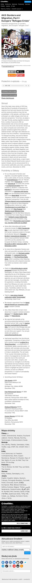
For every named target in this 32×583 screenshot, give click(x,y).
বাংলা (11, 491)
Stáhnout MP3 (9, 91)
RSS (8, 433)
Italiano (16, 478)
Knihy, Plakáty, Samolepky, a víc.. (13, 474)
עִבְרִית (27, 491)
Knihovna (8, 4)
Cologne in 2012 (21, 244)
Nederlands (5, 489)
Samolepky (20, 444)
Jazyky (8, 6)
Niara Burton (16, 316)
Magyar (16, 487)
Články (4, 433)
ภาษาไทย (4, 494)
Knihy (2, 4)
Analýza (19, 436)
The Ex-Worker (6, 467)
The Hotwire (5, 469)
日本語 (21, 482)
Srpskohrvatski (15, 489)
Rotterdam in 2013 (10, 246)
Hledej (3, 6)
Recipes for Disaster (17, 458)
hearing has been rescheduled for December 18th (17, 325)
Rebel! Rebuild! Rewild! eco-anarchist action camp (17, 304)
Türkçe (22, 487)
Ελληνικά (9, 482)
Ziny (2, 444)
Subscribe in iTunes (20, 71)
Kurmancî (19, 496)
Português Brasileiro (15, 480)
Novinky (23, 438)
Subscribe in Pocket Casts (20, 75)
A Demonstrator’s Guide (19, 440)
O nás (13, 6)
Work (15, 456)
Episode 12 (18, 181)
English (4, 478)
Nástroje (14, 4)
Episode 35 (11, 183)
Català (3, 496)
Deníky (7, 444)
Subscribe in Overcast (12, 75)
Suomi (16, 482)
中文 (11, 485)
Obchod (27, 4)
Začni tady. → (25, 531)
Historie (10, 438)
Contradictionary (7, 456)
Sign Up (27, 552)
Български (5, 485)
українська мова (14, 494)
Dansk (22, 491)
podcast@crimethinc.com (8, 66)
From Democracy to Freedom (11, 453)
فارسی (27, 487)
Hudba (3, 447)
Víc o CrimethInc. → (23, 523)
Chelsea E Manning (11, 407)
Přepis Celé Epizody (7, 98)
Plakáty (13, 444)
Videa (27, 444)
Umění (3, 436)
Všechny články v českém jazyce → (12, 9)
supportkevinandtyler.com (13, 335)
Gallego (12, 496)
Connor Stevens (10, 416)
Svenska (16, 491)
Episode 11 (8, 189)
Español (10, 478)
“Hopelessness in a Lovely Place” (15, 207)
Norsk (25, 496)
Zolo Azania (8, 380)
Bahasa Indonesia (20, 485)
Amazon (7, 314)
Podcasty (21, 4)
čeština (4, 487)
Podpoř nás (28, 1)
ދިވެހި (8, 496)
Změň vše (14, 447)
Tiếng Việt (24, 494)
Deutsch (22, 478)
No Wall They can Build (21, 467)
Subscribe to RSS (12, 71)
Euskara (10, 487)
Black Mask (15, 195)
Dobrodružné (11, 436)
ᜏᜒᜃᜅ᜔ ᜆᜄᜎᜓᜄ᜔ (6, 498)
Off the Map (10, 462)
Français (4, 480)
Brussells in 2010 (10, 244)
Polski (3, 482)
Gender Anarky (18, 314)
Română (6, 491)
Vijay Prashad (18, 209)
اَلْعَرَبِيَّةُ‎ (24, 489)
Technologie (5, 440)
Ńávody (16, 438)
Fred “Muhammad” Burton (13, 391)
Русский (26, 480)
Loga (8, 447)
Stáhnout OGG (9, 95)
